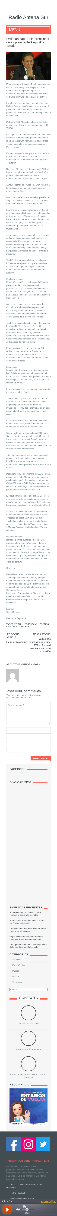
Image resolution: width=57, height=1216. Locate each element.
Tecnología (17, 982)
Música (15, 971)
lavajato (11, 627)
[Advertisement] (33, 853)
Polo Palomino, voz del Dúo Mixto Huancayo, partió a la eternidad (25, 913)
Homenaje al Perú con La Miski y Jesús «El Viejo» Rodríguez (28, 921)
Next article (41, 634)
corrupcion (31, 624)
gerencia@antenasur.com (28, 1049)
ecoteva (44, 624)
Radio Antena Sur (28, 17)
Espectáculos (18, 965)
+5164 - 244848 (17, 1193)
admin (36, 664)
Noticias (16, 976)
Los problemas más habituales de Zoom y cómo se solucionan (28, 929)
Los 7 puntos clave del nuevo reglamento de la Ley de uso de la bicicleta (28, 945)
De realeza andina (16, 642)
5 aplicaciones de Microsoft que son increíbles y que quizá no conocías (26, 937)
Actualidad (17, 959)
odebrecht (24, 627)
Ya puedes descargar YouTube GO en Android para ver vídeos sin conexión (40, 645)
